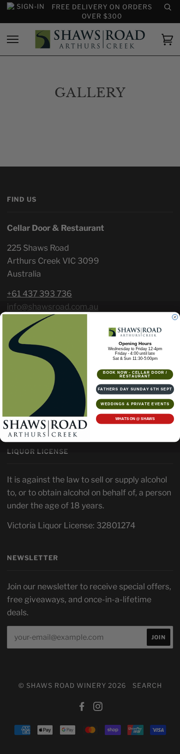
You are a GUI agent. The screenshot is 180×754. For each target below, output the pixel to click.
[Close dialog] (175, 317)
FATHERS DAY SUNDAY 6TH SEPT (135, 389)
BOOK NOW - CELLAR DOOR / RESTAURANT (135, 374)
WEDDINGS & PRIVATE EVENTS (135, 404)
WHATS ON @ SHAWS (135, 419)
